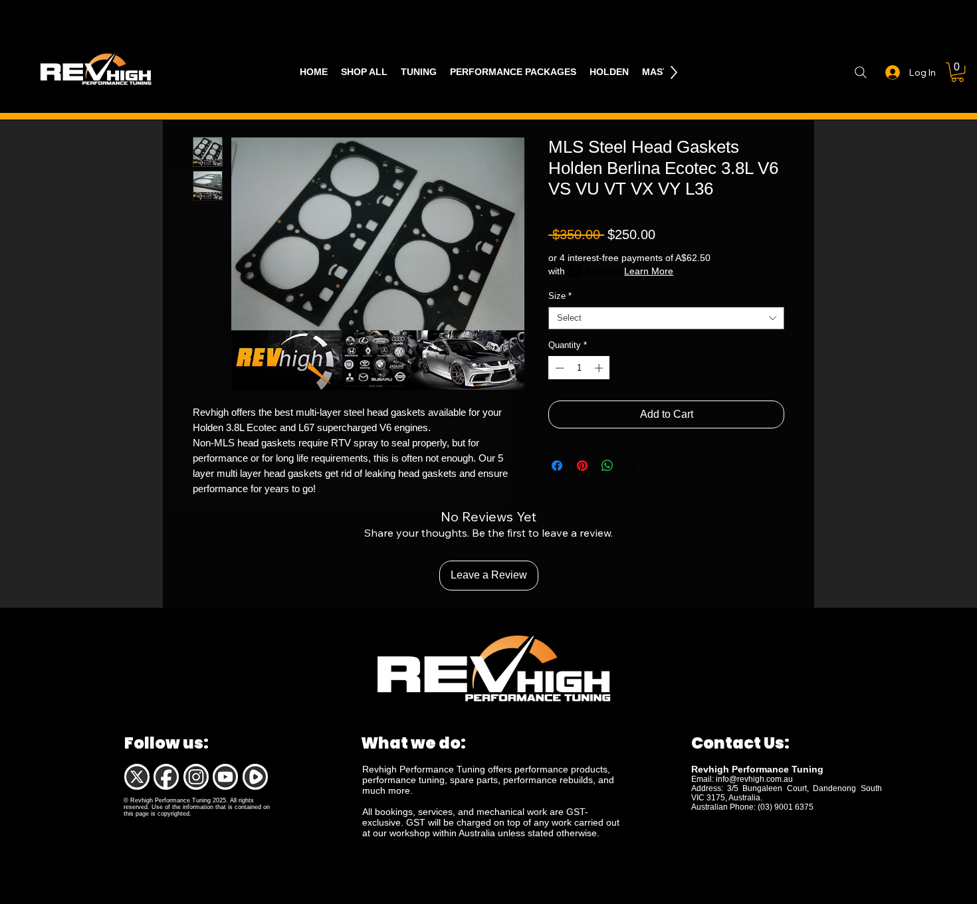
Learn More (648, 271)
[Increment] (600, 368)
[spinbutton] (579, 368)
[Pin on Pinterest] (582, 466)
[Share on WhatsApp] (607, 466)
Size (560, 296)
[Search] (860, 72)
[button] (957, 72)
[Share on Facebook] (557, 466)
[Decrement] (558, 368)
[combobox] (666, 318)
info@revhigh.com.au (754, 779)
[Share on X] (633, 466)
